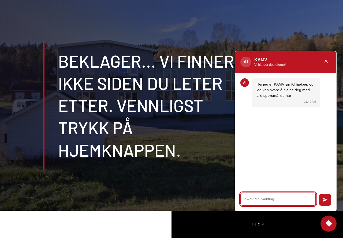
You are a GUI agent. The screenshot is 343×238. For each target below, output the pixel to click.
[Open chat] (328, 224)
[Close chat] (326, 62)
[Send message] (325, 200)
